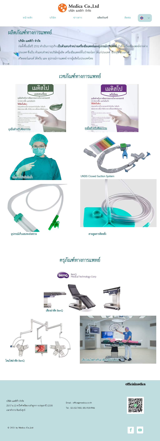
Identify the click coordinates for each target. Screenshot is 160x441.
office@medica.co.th (82, 403)
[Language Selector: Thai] (145, 18)
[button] (52, 18)
